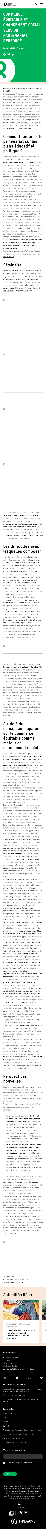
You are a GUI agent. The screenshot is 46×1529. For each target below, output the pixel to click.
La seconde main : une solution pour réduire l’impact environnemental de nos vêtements (22, 1390)
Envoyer (10, 1474)
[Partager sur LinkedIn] (13, 54)
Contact (6, 1426)
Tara (26, 291)
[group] (21, 1321)
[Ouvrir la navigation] (41, 4)
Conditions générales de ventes (14, 1442)
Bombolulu (28, 288)
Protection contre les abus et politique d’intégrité (21, 1434)
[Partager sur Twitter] (8, 54)
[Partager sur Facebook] (4, 54)
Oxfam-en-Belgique (36, 1486)
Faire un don (7, 1413)
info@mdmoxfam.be (10, 1366)
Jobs (5, 1418)
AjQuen (12, 288)
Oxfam (29, 1488)
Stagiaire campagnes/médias (14, 1395)
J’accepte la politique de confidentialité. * (20, 1463)
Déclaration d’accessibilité (13, 1438)
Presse (5, 1422)
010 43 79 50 (7, 1363)
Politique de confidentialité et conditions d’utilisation (22, 1430)
